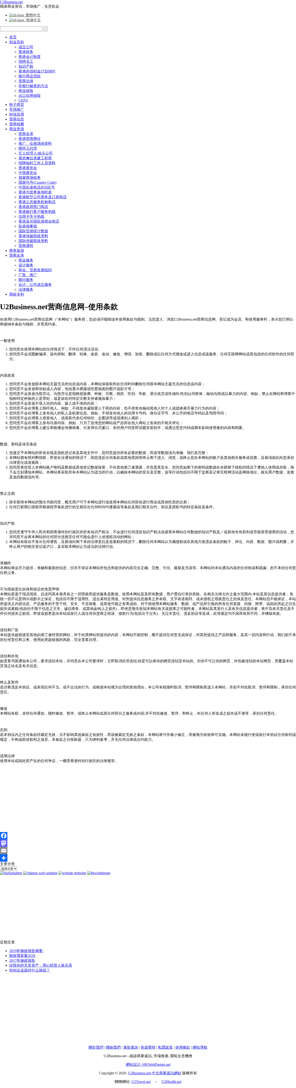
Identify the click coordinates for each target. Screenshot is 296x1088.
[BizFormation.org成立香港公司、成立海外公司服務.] (11, 873)
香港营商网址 (29, 139)
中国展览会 (27, 173)
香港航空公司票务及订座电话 (42, 197)
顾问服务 (25, 280)
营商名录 (25, 134)
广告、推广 (27, 275)
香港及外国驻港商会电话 (38, 221)
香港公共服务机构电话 (37, 202)
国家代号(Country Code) (37, 182)
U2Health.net (171, 1082)
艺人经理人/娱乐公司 (35, 153)
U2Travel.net (141, 1082)
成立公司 (25, 47)
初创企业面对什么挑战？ (29, 970)
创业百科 (16, 42)
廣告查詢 (130, 1047)
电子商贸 (16, 105)
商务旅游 (16, 250)
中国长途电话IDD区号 (36, 187)
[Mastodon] (148, 843)
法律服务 (25, 289)
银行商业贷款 (29, 76)
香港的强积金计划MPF (37, 71)
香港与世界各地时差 (35, 192)
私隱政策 (165, 1047)
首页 (13, 37)
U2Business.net (11, 2)
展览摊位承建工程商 (35, 158)
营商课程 (25, 246)
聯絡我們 (113, 1047)
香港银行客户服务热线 (37, 212)
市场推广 (16, 109)
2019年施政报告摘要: (26, 951)
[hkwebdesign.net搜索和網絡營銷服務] (98, 873)
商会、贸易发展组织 (35, 270)
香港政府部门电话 (33, 207)
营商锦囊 (16, 124)
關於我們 (96, 1047)
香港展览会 (27, 168)
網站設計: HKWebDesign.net (148, 1064)
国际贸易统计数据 (33, 231)
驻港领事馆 (27, 226)
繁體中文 (32, 15)
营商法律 (25, 81)
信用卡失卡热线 (31, 216)
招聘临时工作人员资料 (37, 163)
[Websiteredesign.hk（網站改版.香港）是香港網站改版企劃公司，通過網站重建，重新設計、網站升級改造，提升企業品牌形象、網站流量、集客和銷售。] (72, 873)
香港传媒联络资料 (33, 236)
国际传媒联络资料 (33, 241)
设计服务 (25, 265)
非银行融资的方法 (33, 86)
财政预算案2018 (22, 956)
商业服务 (25, 260)
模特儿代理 (27, 148)
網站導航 (200, 1047)
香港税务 (25, 52)
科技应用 (16, 114)
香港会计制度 (29, 57)
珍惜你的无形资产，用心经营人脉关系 (40, 965)
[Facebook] (148, 835)
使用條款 (182, 1047)
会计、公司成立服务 (35, 285)
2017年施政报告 (22, 960)
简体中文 (32, 20)
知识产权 (25, 66)
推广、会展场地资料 (35, 143)
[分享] (148, 858)
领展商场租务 (29, 178)
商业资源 (16, 129)
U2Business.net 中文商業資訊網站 (154, 1073)
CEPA (23, 100)
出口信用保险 (29, 96)
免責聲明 (148, 1047)
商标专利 (16, 294)
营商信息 (16, 119)
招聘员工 (25, 61)
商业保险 (25, 91)
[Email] (148, 850)
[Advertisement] (139, 799)
